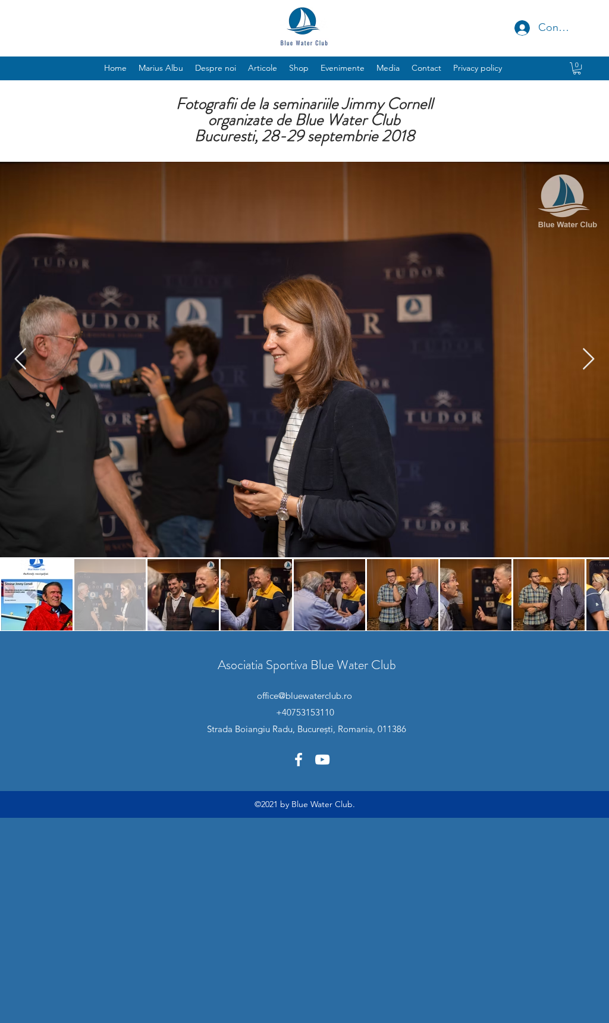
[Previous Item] (20, 359)
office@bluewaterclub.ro (304, 695)
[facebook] (298, 759)
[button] (343, 68)
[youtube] (322, 759)
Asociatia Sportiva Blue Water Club (307, 664)
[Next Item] (588, 359)
